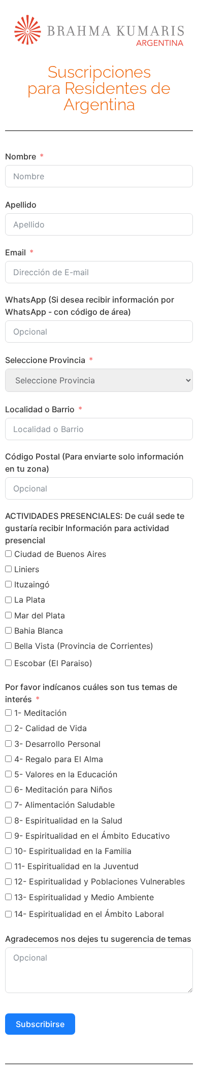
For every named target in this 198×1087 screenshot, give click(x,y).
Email (15, 252)
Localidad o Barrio (40, 409)
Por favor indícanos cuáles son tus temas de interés (91, 693)
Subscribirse (40, 1024)
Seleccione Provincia (45, 360)
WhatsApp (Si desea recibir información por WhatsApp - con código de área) (89, 305)
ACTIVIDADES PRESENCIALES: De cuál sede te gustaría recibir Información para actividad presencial (94, 528)
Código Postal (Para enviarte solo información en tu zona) (94, 462)
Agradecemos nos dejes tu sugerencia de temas (98, 939)
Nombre (20, 156)
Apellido (21, 205)
